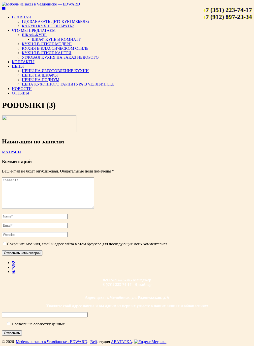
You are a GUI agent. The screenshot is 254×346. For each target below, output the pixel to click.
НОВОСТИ (22, 88)
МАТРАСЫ (11, 152)
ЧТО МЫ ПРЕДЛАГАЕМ (34, 30)
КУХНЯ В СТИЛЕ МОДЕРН (47, 44)
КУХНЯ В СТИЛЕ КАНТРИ (46, 53)
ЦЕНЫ (18, 66)
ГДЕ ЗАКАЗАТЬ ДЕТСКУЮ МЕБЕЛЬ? (55, 21)
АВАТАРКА (121, 342)
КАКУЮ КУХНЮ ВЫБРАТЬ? (48, 26)
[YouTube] (13, 271)
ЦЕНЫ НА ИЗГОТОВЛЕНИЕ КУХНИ (55, 71)
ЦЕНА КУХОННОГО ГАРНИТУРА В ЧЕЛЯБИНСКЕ (68, 84)
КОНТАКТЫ (23, 62)
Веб (93, 342)
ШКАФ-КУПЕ (34, 35)
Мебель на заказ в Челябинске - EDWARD (51, 342)
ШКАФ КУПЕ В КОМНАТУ (56, 39)
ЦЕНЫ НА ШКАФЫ (40, 75)
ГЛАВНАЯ (21, 17)
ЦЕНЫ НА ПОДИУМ (40, 80)
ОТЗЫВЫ (20, 93)
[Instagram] (13, 262)
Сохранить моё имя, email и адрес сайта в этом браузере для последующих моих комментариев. (87, 244)
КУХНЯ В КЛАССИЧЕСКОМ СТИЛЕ (55, 48)
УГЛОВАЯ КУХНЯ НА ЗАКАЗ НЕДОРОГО (60, 57)
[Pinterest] (13, 267)
